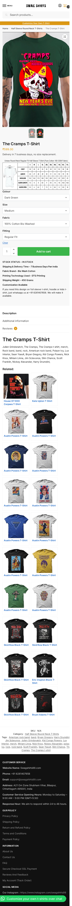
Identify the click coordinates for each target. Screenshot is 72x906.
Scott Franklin (30, 747)
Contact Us (9, 857)
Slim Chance (58, 747)
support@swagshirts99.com (25, 779)
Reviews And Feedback (15, 874)
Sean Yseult (45, 747)
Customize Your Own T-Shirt (36, 23)
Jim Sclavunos (12, 740)
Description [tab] (9, 313)
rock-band (16, 747)
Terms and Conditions (14, 833)
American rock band (19, 737)
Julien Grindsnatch (31, 740)
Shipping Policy (11, 821)
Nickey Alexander (53, 743)
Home (5, 28)
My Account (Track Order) (17, 880)
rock (8, 747)
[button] (65, 5)
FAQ (5, 863)
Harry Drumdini (61, 737)
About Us (8, 851)
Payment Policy (11, 839)
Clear (5, 242)
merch (13, 743)
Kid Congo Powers (52, 740)
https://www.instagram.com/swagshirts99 (43, 892)
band (33, 737)
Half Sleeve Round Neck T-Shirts (26, 28)
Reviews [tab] (9, 328)
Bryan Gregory (45, 737)
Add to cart (43, 251)
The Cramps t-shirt (41, 750)
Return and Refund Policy (16, 827)
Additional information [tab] (16, 320)
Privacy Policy (10, 816)
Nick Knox (37, 743)
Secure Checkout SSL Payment (20, 868)
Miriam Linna (24, 743)
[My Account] (60, 5)
